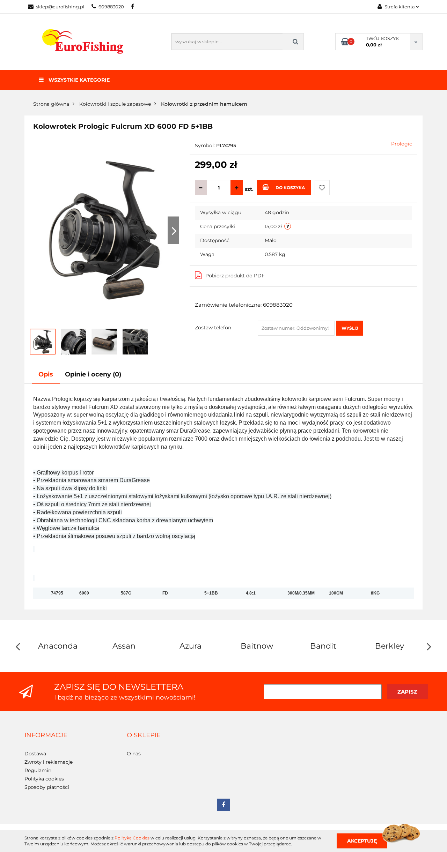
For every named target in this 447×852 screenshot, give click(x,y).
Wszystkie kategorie (78, 80)
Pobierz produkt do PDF (235, 275)
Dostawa (35, 753)
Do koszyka (290, 187)
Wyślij (350, 328)
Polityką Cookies (132, 837)
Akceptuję (362, 840)
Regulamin (37, 770)
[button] (45, 735)
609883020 (111, 6)
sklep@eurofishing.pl (60, 6)
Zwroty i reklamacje (48, 762)
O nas (134, 753)
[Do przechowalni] (322, 187)
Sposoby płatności (46, 787)
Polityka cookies (44, 779)
